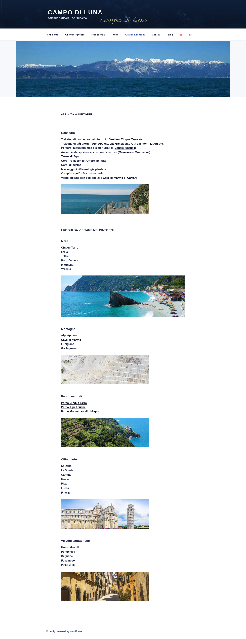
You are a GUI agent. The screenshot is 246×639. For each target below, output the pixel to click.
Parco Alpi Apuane (73, 407)
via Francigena (119, 143)
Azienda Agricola (74, 34)
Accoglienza (98, 34)
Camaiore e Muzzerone (134, 152)
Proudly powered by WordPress (64, 631)
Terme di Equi (70, 156)
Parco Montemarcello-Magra (80, 411)
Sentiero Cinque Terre (123, 139)
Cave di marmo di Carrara (120, 177)
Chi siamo (52, 34)
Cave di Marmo (71, 339)
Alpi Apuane (100, 143)
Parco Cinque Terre (74, 403)
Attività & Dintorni (135, 34)
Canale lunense (125, 147)
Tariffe (114, 34)
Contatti (156, 34)
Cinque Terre (69, 247)
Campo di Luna (75, 12)
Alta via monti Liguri (145, 143)
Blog (170, 34)
